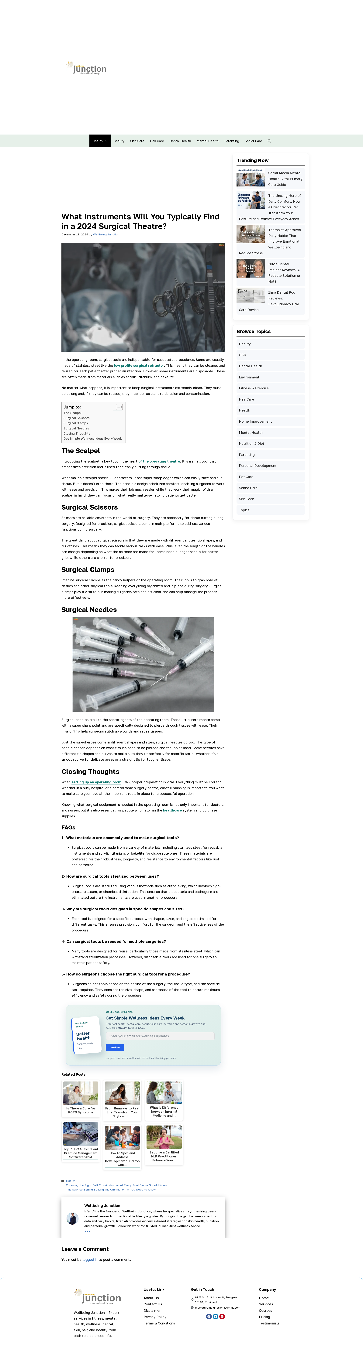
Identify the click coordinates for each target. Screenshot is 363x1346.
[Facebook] (209, 1316)
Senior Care (253, 141)
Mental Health (208, 141)
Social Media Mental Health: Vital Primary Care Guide (285, 178)
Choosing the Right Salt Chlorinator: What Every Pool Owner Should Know (116, 1185)
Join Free (115, 1047)
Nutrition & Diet (251, 443)
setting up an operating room (96, 782)
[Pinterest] (222, 1316)
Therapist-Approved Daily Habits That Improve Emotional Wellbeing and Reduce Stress (270, 241)
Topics (244, 510)
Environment (249, 377)
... (87, 1230)
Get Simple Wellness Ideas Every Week (93, 438)
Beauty (119, 141)
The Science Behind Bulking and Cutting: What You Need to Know (111, 1189)
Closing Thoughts (77, 433)
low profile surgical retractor (139, 365)
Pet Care (246, 477)
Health (97, 141)
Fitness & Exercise (254, 388)
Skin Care (137, 141)
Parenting (231, 141)
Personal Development (258, 465)
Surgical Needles (76, 428)
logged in (90, 1259)
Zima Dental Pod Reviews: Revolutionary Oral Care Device (269, 301)
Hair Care (157, 141)
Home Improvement (255, 421)
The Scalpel (73, 413)
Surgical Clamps (76, 423)
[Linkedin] (215, 1316)
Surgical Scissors (77, 418)
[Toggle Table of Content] (117, 407)
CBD (242, 355)
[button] (269, 141)
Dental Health (180, 141)
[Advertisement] (143, 183)
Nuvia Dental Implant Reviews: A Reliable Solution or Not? (284, 272)
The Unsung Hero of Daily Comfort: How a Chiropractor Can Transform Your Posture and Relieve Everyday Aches (270, 207)
